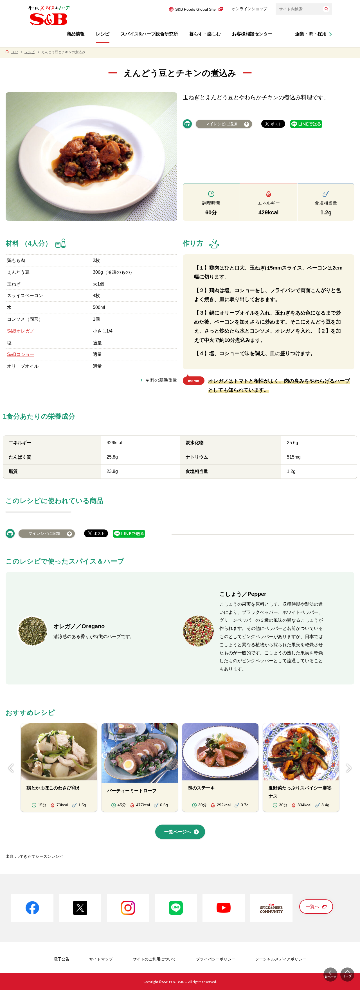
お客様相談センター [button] (252, 34)
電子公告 (61, 959)
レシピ (29, 52)
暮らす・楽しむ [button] (205, 34)
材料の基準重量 (161, 380)
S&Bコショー (20, 354)
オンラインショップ (249, 8)
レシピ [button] (102, 34)
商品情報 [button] (76, 34)
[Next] (349, 768)
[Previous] (11, 768)
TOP (14, 52)
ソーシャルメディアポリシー (280, 959)
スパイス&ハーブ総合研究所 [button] (149, 34)
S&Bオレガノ (20, 331)
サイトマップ (101, 959)
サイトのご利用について (154, 959)
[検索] (326, 9)
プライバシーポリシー (215, 959)
